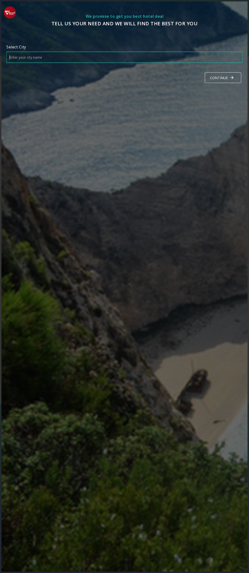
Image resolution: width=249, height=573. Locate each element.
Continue (219, 77)
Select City (16, 47)
